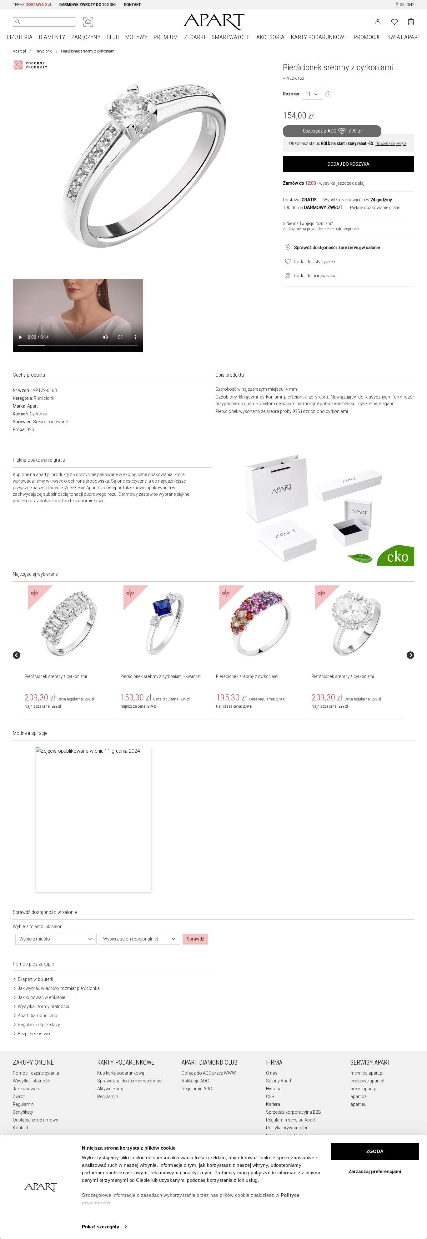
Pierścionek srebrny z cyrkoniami (56, 676)
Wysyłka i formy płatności (43, 1006)
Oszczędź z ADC (332, 131)
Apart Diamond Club (37, 1015)
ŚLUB (113, 37)
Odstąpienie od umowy (35, 1119)
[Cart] (411, 21)
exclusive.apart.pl (367, 1080)
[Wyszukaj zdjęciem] (88, 22)
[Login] (378, 21)
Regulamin (23, 1104)
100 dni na (313, 207)
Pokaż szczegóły (100, 1226)
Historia (274, 1088)
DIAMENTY (52, 37)
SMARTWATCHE (231, 37)
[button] (93, 819)
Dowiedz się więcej (391, 143)
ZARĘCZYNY (85, 37)
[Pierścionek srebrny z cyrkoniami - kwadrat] (165, 623)
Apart (32, 406)
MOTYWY (136, 37)
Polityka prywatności (286, 1127)
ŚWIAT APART (403, 37)
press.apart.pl (363, 1088)
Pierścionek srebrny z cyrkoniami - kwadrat (160, 676)
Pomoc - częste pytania (36, 1073)
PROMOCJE (367, 37)
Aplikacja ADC (195, 1080)
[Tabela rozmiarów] (328, 94)
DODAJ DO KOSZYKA (348, 164)
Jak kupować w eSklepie (41, 997)
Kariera (273, 1104)
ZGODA (375, 1151)
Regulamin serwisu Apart (290, 1119)
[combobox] (312, 94)
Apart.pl (19, 51)
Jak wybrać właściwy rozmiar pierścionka (58, 988)
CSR (270, 1096)
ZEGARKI (194, 37)
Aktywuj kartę (110, 1088)
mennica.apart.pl (366, 1073)
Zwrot (19, 1096)
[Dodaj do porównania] (286, 275)
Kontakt (20, 1127)
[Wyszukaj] (17, 21)
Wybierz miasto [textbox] (34, 938)
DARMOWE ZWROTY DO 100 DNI (87, 5)
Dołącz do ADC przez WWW (209, 1073)
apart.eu (358, 1104)
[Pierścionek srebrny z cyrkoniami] (69, 623)
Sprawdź (195, 938)
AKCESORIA (270, 37)
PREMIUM (165, 37)
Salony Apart (278, 1080)
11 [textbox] (308, 94)
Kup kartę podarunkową (120, 1073)
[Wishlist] (394, 21)
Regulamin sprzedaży (38, 1024)
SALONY (406, 5)
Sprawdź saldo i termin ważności (129, 1080)
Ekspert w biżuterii (35, 979)
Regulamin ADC (197, 1088)
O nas (272, 1073)
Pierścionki (44, 51)
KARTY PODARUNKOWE (319, 37)
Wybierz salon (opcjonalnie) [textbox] (130, 938)
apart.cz (358, 1096)
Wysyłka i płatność (31, 1080)
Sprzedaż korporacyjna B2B (293, 1112)
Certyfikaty (23, 1112)
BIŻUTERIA (20, 37)
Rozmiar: (292, 93)
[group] (70, 655)
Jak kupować (26, 1088)
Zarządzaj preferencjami (375, 1171)
